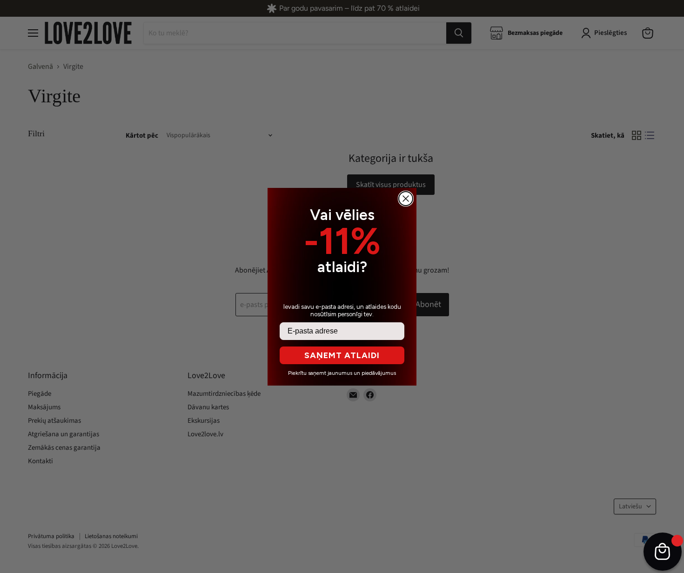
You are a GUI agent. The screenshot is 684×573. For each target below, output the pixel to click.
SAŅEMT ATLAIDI (342, 355)
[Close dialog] (406, 199)
